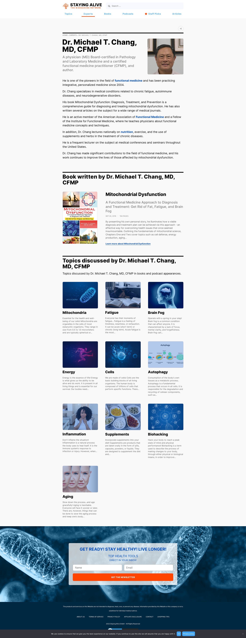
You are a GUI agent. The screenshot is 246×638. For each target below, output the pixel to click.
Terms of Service (96, 617)
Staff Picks (154, 14)
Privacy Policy (113, 617)
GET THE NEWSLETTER (123, 577)
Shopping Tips (163, 617)
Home (65, 35)
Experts (88, 14)
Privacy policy (188, 634)
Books (107, 14)
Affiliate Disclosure (133, 617)
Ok (179, 634)
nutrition (127, 132)
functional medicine (128, 80)
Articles (176, 14)
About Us (81, 617)
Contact (149, 617)
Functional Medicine (150, 117)
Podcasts (128, 14)
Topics (68, 14)
